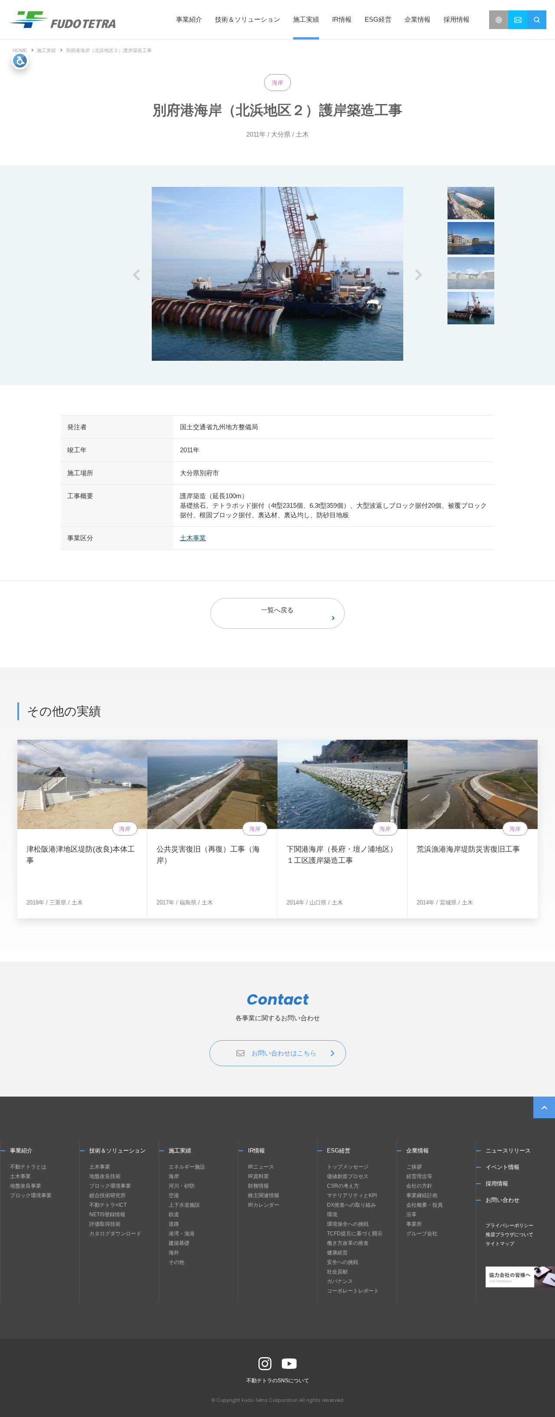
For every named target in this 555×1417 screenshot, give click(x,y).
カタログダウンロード (115, 1234)
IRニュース (261, 1167)
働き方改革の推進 (348, 1243)
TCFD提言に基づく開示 (354, 1234)
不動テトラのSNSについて (277, 1381)
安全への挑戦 (342, 1262)
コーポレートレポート (353, 1291)
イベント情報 (502, 1167)
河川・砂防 (182, 1186)
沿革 (411, 1214)
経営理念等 (419, 1176)
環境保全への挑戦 (348, 1224)
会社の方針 (419, 1186)
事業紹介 (21, 1150)
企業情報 (417, 1150)
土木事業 (193, 538)
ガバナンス (340, 1281)
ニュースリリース (508, 1150)
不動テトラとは (28, 1167)
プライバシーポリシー (509, 1225)
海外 (174, 1253)
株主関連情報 (263, 1195)
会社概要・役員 (424, 1205)
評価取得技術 (105, 1224)
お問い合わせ (502, 1200)
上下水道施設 (184, 1205)
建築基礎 (179, 1243)
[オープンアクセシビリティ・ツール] (20, 60)
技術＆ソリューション (117, 1150)
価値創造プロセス (348, 1176)
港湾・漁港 (182, 1234)
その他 (176, 1262)
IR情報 (256, 1150)
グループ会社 (421, 1234)
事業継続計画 (421, 1195)
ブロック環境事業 (31, 1195)
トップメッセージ (348, 1167)
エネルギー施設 (187, 1167)
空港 (174, 1195)
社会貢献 (337, 1272)
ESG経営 (338, 1150)
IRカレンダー (263, 1205)
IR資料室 (258, 1176)
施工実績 (306, 19)
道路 (174, 1224)
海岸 (277, 82)
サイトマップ (500, 1243)
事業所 (414, 1224)
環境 (332, 1214)
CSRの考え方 (343, 1186)
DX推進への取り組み (351, 1205)
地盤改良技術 (105, 1176)
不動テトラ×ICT (108, 1205)
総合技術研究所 (107, 1195)
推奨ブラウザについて (509, 1234)
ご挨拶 (414, 1167)
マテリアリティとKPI (352, 1195)
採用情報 (457, 19)
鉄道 (174, 1214)
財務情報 (258, 1186)
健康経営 (337, 1253)
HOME (20, 50)
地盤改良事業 (25, 1186)
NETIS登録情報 (107, 1214)
